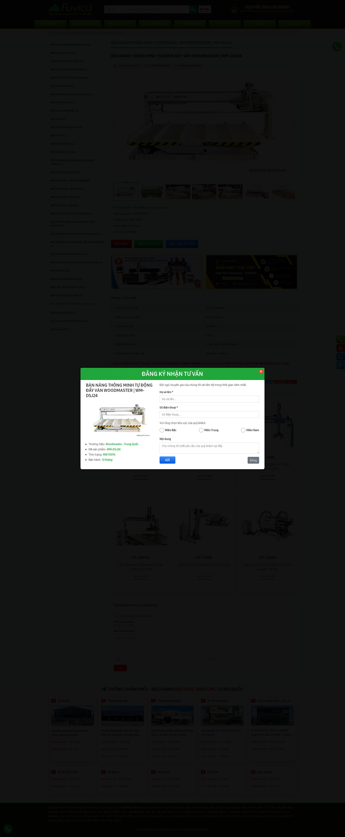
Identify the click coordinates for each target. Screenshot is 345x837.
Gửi (167, 460)
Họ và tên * (166, 392)
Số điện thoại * (169, 407)
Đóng (253, 460)
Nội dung (165, 439)
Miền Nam (252, 430)
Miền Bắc (170, 430)
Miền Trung (211, 430)
